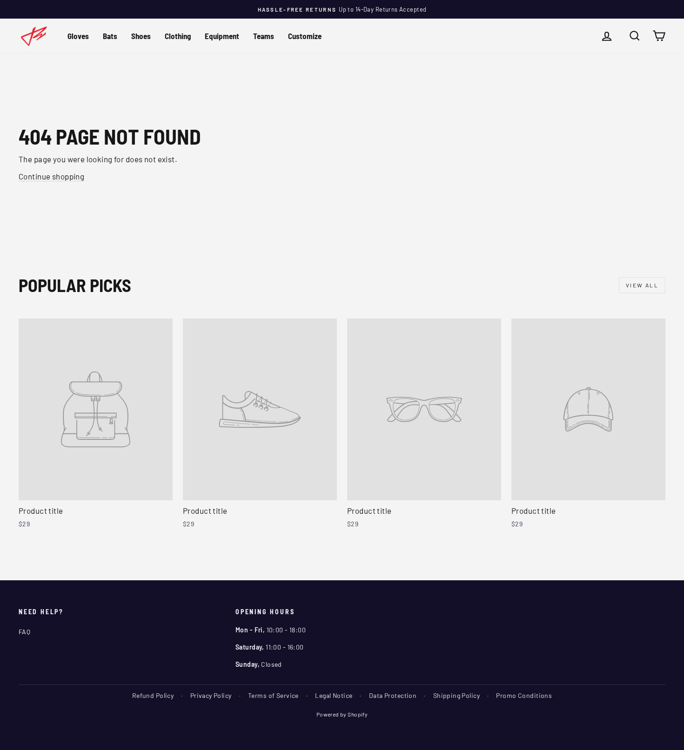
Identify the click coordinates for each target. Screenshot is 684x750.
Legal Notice (333, 695)
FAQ (24, 632)
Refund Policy (153, 695)
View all (642, 285)
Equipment (222, 35)
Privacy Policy (211, 695)
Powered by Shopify (342, 714)
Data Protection (392, 695)
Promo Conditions (524, 695)
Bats (110, 35)
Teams (263, 35)
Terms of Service (273, 695)
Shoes (141, 35)
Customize (305, 35)
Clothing (178, 35)
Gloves (78, 35)
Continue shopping (51, 176)
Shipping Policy (456, 695)
